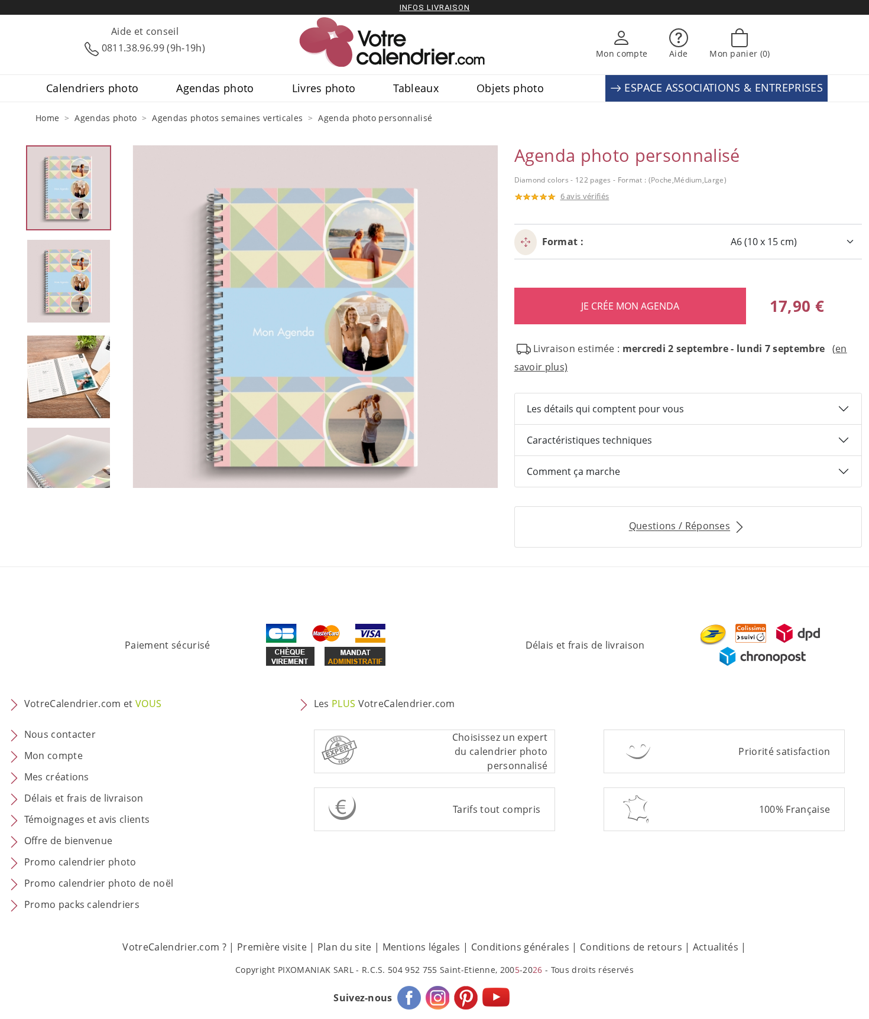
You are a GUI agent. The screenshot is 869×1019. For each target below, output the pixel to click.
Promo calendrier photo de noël (99, 883)
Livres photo (324, 88)
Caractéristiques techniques (589, 440)
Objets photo (510, 88)
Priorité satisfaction (784, 751)
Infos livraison (435, 7)
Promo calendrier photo (80, 862)
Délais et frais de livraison (585, 645)
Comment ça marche (573, 471)
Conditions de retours (631, 946)
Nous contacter (60, 734)
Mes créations (56, 777)
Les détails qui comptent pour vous (605, 408)
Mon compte (53, 756)
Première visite (272, 946)
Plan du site (344, 946)
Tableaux (416, 88)
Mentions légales (421, 946)
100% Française (794, 809)
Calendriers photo (92, 88)
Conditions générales (520, 946)
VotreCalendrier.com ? (174, 946)
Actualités (715, 946)
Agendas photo (215, 88)
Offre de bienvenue (68, 841)
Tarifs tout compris (496, 809)
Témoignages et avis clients (87, 819)
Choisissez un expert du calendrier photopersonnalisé (499, 751)
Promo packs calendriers (82, 904)
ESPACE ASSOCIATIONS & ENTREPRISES (722, 87)
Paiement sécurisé (167, 645)
